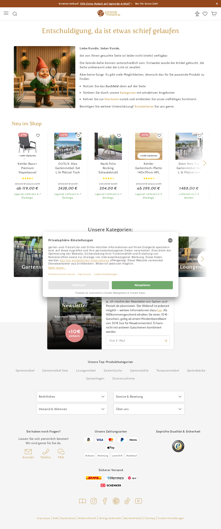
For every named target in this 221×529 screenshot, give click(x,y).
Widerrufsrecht (87, 518)
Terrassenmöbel (167, 370)
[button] (204, 163)
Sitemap (150, 518)
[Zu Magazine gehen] (82, 502)
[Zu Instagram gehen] (93, 502)
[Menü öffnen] (6, 13)
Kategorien (128, 93)
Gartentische (113, 370)
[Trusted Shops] (178, 446)
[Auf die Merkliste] (38, 135)
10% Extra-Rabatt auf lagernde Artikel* (105, 3)
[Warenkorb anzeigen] (214, 14)
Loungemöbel (86, 370)
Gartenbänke (196, 370)
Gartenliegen (95, 378)
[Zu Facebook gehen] (104, 502)
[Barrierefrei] (197, 14)
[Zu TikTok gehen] (127, 502)
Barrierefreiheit (133, 518)
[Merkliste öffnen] (205, 14)
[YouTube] (138, 502)
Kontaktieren (145, 106)
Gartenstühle (139, 370)
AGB (55, 518)
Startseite (112, 99)
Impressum (44, 518)
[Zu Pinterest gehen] (116, 502)
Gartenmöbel (25, 370)
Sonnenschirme (123, 378)
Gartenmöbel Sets (55, 370)
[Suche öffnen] (15, 14)
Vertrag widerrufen (110, 518)
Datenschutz (68, 518)
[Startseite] (108, 14)
